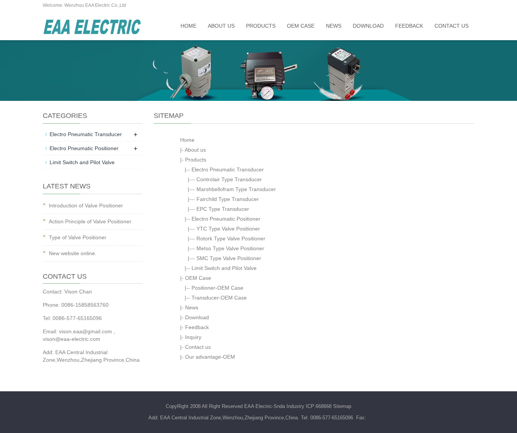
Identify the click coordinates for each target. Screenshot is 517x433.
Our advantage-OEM (210, 357)
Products (261, 26)
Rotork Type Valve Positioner (230, 238)
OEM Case (301, 26)
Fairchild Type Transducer (227, 199)
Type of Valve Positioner (77, 237)
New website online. (73, 253)
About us (221, 26)
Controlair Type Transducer (229, 179)
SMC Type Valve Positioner (228, 258)
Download (368, 26)
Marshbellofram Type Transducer (236, 189)
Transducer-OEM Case (219, 298)
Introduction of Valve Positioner (86, 205)
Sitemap (342, 406)
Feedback (409, 26)
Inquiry (193, 337)
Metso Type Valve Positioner (230, 248)
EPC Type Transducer (222, 209)
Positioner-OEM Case (217, 288)
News (333, 26)
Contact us (451, 26)
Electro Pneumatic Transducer (228, 169)
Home (188, 26)
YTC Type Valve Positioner (228, 229)
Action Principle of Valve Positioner (90, 221)
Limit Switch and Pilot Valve (224, 268)
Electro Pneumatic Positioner (226, 219)
